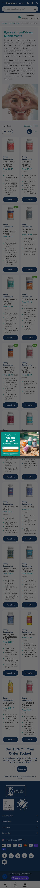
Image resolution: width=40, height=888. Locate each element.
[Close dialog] (38, 433)
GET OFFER (10, 450)
